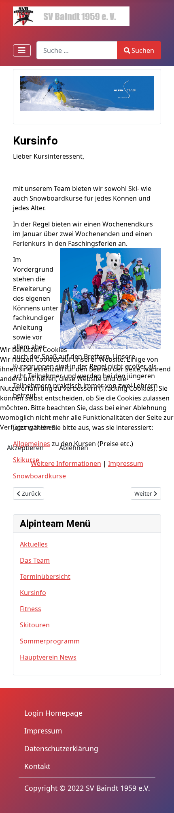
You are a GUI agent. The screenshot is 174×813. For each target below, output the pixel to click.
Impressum (125, 463)
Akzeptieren (25, 447)
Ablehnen (73, 447)
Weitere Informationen (66, 463)
